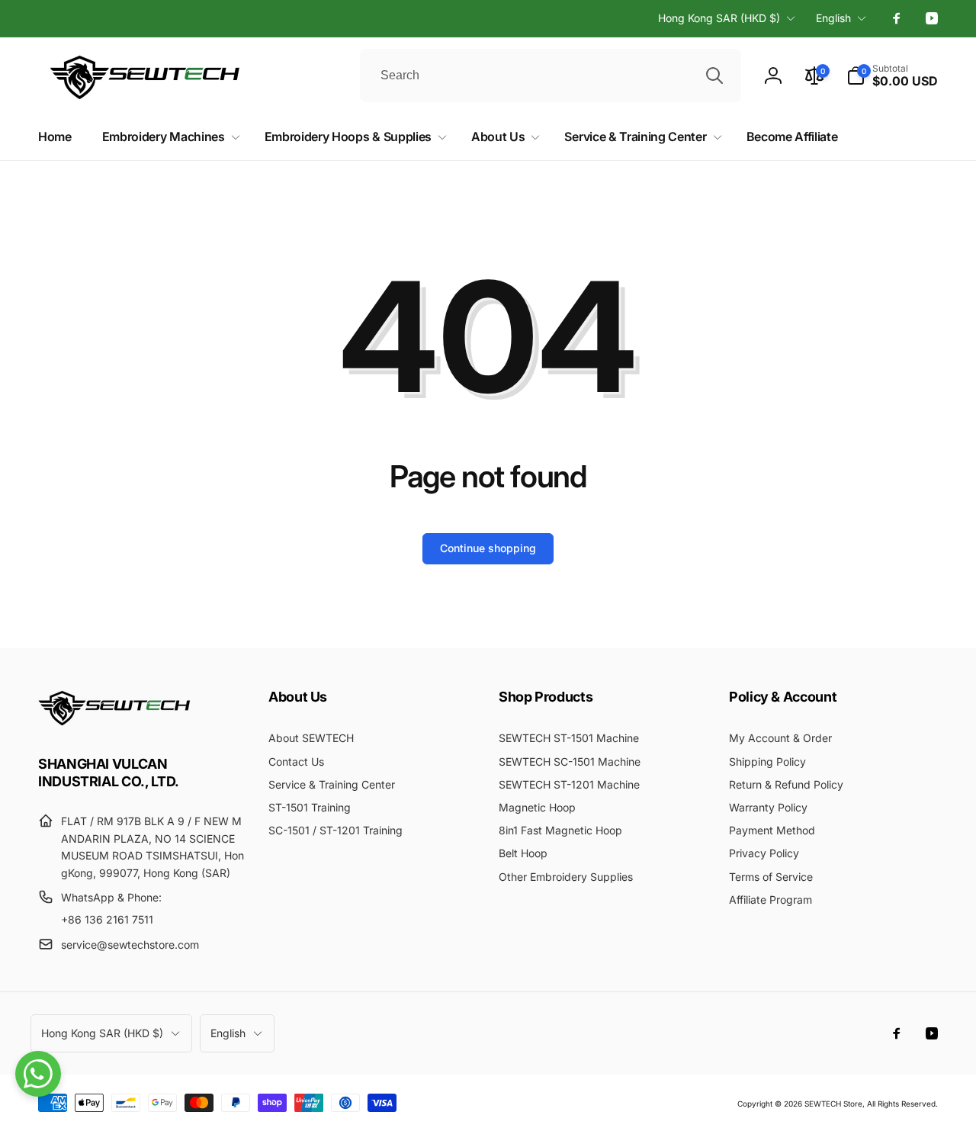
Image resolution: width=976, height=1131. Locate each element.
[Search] (714, 75)
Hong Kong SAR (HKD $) (719, 17)
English (833, 17)
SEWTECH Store (833, 1103)
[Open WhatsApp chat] (38, 1074)
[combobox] (550, 75)
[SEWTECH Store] (114, 721)
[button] (892, 75)
